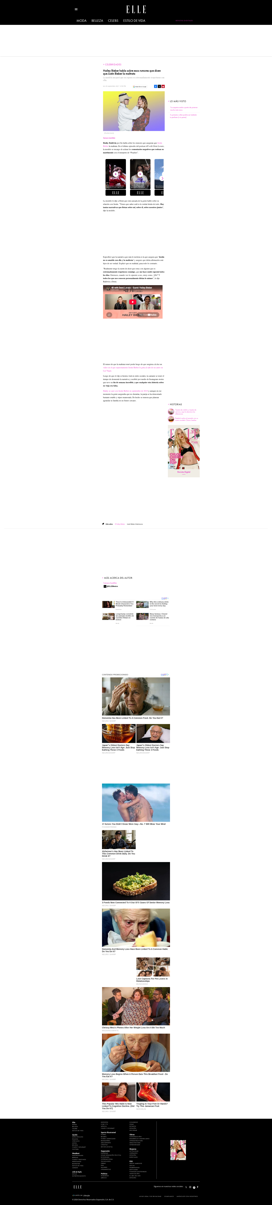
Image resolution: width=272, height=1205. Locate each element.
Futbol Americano (108, 1138)
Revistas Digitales (184, 21)
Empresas (104, 1153)
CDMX (132, 1124)
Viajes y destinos (79, 1159)
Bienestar (76, 1163)
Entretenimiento (79, 1176)
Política (104, 1173)
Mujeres (104, 1167)
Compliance (169, 1196)
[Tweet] (159, 86)
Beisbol (104, 1136)
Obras (103, 1163)
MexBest (75, 1153)
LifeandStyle (106, 1169)
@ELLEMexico (112, 586)
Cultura (75, 1149)
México (104, 1178)
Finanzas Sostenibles (138, 1171)
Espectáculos (77, 1137)
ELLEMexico (186, 1187)
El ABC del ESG (135, 1176)
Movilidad (134, 1169)
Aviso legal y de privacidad (150, 1196)
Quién (74, 1135)
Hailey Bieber (120, 524)
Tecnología (106, 1161)
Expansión (105, 1151)
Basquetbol (105, 1140)
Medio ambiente (136, 1163)
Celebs (113, 21)
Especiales (134, 1157)
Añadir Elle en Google (140, 86)
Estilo (74, 1174)
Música (104, 1126)
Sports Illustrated (108, 1132)
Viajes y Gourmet (79, 1147)
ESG (102, 1165)
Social (132, 1165)
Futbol (103, 1134)
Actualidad (134, 1151)
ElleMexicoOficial (199, 1186)
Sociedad (133, 1130)
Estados (133, 1126)
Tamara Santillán (110, 583)
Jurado (75, 1167)
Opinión (133, 1128)
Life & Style (77, 1172)
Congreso (134, 1122)
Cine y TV (104, 1124)
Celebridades (113, 64)
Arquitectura (135, 1142)
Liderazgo (134, 1153)
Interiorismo (135, 1145)
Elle (73, 1122)
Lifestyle (104, 1145)
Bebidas (75, 1157)
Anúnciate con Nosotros (187, 1196)
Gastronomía (77, 1155)
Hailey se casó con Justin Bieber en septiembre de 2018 (125, 390)
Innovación (135, 1173)
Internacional (107, 1159)
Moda (81, 21)
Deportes (104, 1122)
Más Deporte (106, 1142)
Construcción (136, 1136)
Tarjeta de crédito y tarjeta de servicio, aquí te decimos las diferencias (185, 412)
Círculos (76, 1141)
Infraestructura (136, 1140)
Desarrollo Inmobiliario (140, 1138)
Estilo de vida (134, 21)
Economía (105, 1157)
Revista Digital (183, 472)
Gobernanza (135, 1167)
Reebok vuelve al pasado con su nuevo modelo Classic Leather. (186, 419)
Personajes (76, 1161)
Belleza (97, 21)
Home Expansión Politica (111, 1155)
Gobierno (105, 1176)
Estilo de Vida (77, 1165)
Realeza (75, 1139)
